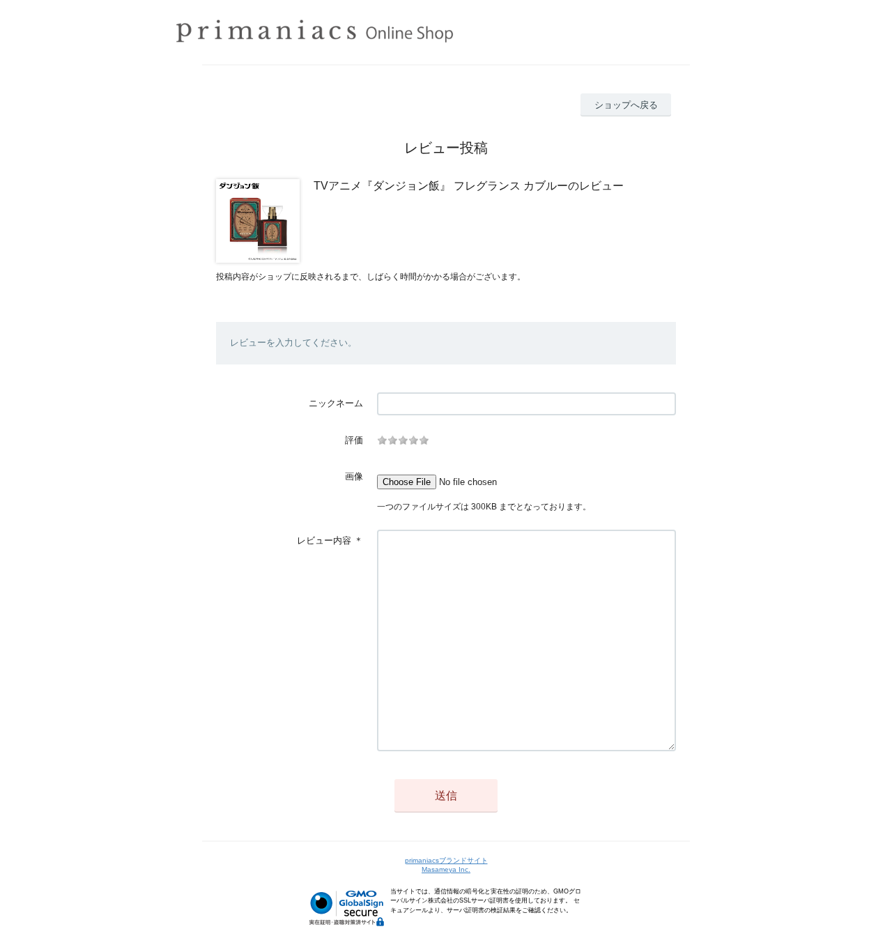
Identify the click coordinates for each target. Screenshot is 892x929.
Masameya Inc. (446, 869)
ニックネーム (336, 403)
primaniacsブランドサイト (446, 860)
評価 (354, 440)
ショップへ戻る (626, 105)
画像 (354, 476)
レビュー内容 (324, 540)
